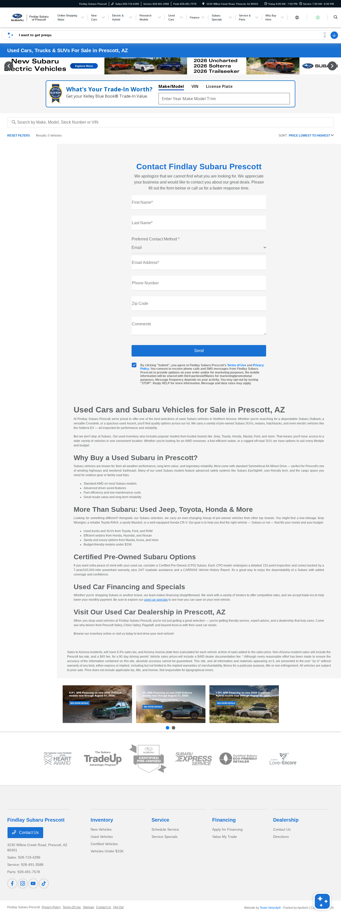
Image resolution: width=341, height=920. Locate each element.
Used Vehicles (102, 837)
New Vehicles (101, 829)
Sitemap (88, 907)
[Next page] (333, 66)
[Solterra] (170, 704)
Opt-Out (118, 907)
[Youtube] (33, 884)
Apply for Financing (227, 829)
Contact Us (28, 832)
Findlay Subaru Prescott (23, 907)
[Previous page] (8, 66)
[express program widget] (193, 758)
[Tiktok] (44, 884)
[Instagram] (23, 884)
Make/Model (171, 86)
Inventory (102, 820)
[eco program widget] (238, 758)
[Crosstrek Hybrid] (244, 704)
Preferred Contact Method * (155, 239)
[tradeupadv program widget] (103, 758)
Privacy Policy (51, 907)
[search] (336, 17)
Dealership (286, 820)
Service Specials (164, 837)
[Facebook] (12, 884)
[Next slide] (173, 728)
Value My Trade (224, 837)
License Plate (219, 86)
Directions (281, 837)
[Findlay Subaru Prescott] (29, 17)
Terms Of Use (72, 907)
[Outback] (97, 704)
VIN (194, 86)
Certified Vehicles (104, 844)
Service (160, 820)
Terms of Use (236, 365)
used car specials (156, 599)
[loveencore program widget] (283, 758)
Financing (224, 820)
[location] (203, 3)
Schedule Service (165, 829)
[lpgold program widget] (57, 758)
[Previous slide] (167, 728)
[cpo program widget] (148, 758)
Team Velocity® (270, 908)
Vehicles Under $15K (107, 851)
